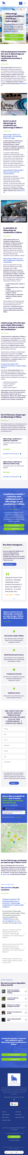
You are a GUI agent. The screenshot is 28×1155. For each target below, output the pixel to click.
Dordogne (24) (5, 874)
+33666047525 (6, 919)
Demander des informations (11, 453)
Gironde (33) (18, 817)
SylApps (16, 1148)
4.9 (15, 1104)
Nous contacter (15, 525)
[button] (20, 3)
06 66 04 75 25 (14, 39)
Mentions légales (8, 1147)
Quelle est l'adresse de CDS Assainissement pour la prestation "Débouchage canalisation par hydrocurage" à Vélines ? (13, 933)
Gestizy (11, 1148)
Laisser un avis (9, 564)
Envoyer (13, 783)
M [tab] (6, 808)
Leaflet (25, 852)
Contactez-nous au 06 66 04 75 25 (14, 113)
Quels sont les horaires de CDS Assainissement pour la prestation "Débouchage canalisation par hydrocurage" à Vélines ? (13, 948)
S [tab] (11, 808)
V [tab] (13, 808)
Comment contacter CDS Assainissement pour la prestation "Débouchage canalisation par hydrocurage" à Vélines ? (13, 903)
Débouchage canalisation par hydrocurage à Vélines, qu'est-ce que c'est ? (12, 960)
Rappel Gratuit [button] (14, 35)
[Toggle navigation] (25, 3)
